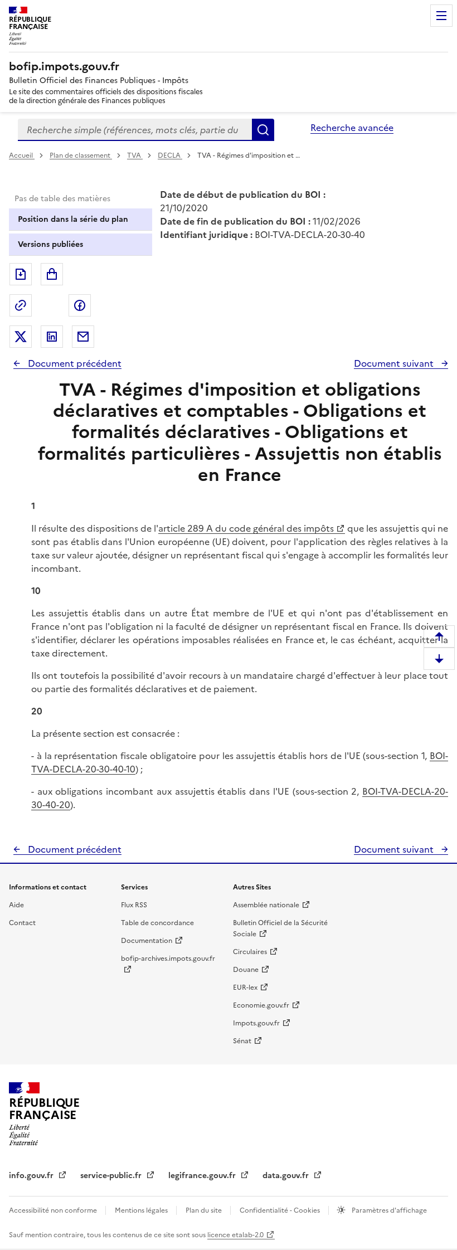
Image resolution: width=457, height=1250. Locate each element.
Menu (441, 15)
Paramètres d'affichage (388, 1210)
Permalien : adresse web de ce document (20, 305)
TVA (135, 155)
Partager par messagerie (83, 336)
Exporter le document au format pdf (20, 274)
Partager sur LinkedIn (52, 336)
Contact (22, 923)
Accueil (22, 155)
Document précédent (73, 363)
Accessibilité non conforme (54, 1210)
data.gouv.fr (286, 1175)
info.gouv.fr (32, 1175)
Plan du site (204, 1210)
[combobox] (135, 130)
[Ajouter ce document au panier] (52, 274)
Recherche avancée (351, 127)
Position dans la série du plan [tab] (73, 219)
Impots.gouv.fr (256, 1023)
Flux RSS (134, 905)
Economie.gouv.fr (261, 1005)
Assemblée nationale (266, 905)
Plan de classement (80, 155)
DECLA (170, 155)
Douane (246, 970)
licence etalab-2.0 (235, 1235)
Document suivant (395, 363)
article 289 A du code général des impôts (246, 528)
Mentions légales (142, 1210)
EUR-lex (245, 988)
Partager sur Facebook (80, 305)
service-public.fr (112, 1175)
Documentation (146, 941)
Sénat (242, 1041)
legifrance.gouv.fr (203, 1175)
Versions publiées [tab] (50, 244)
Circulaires (250, 952)
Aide (16, 905)
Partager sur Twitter (20, 336)
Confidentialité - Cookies (281, 1210)
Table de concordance (157, 923)
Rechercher (263, 130)
